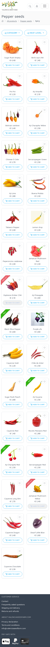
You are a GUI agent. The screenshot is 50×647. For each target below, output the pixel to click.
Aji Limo (12, 193)
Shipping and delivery (11, 608)
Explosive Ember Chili (12, 295)
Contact (5, 601)
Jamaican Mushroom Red (37, 259)
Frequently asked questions (13, 604)
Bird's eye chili (37, 57)
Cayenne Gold (13, 363)
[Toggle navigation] (44, 6)
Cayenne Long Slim (12, 498)
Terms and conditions (10, 625)
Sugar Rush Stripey (12, 57)
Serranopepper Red (37, 464)
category (12, 33)
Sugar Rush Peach (12, 397)
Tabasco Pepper (12, 227)
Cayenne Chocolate (12, 566)
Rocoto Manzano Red (38, 431)
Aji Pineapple (37, 295)
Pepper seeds (26, 21)
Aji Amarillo (37, 91)
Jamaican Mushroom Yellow (37, 497)
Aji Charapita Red (12, 464)
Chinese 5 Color (12, 159)
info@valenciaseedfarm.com (14, 628)
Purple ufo (37, 329)
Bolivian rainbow (12, 125)
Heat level (36, 33)
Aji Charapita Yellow (37, 125)
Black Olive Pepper (13, 329)
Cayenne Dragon (12, 532)
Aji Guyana (37, 397)
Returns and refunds (10, 611)
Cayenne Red (12, 431)
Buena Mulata (37, 193)
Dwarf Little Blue (38, 532)
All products (12, 21)
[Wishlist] (19, 42)
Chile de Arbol (37, 363)
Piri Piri (12, 91)
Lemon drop (37, 227)
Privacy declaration (10, 622)
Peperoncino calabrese (12, 261)
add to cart (14, 65)
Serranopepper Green (37, 159)
